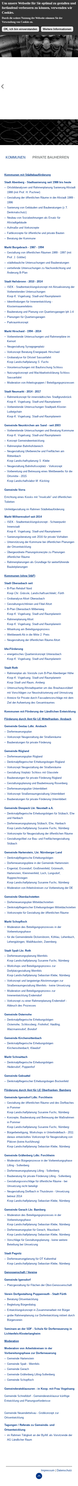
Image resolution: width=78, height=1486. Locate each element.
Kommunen (16, 157)
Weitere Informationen (57, 29)
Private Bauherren (50, 157)
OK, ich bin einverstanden (20, 29)
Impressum (47, 1470)
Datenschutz (64, 1470)
